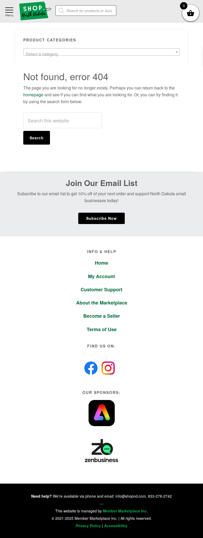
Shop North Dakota (35, 11)
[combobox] (101, 52)
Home (101, 262)
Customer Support (101, 289)
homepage (33, 95)
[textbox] (102, 54)
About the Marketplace (101, 302)
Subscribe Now (101, 218)
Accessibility (115, 525)
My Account (101, 276)
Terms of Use (102, 329)
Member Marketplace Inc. (125, 510)
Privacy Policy (88, 525)
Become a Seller (101, 315)
